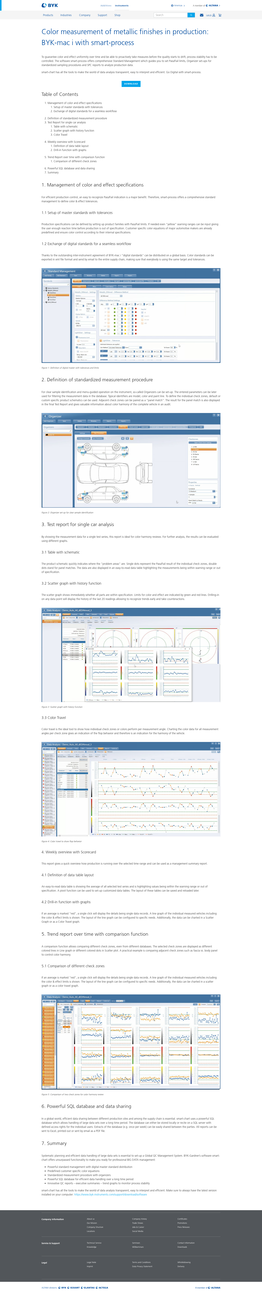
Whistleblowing (184, 1262)
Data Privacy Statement (142, 1266)
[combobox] (169, 15)
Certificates (182, 1219)
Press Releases (184, 1227)
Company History (139, 1219)
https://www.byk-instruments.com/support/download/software (110, 1194)
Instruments (122, 6)
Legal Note (91, 1262)
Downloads (182, 1247)
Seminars (136, 1243)
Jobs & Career (138, 1227)
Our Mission (92, 1223)
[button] (211, 15)
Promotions (182, 1223)
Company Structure (95, 1227)
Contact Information (186, 1243)
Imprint (90, 1266)
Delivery (181, 1266)
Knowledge (91, 1247)
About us (90, 1219)
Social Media (137, 1231)
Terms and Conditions (141, 1262)
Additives (106, 6)
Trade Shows (137, 1223)
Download (131, 83)
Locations (91, 1231)
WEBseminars (138, 1247)
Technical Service (94, 1243)
